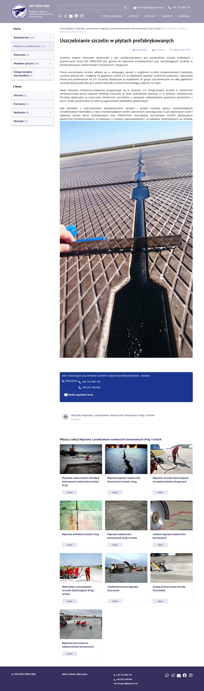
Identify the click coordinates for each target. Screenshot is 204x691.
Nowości (167, 16)
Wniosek (184, 16)
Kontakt (150, 16)
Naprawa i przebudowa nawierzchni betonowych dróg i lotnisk (131, 28)
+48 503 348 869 (90, 387)
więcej (69, 492)
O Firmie (133, 16)
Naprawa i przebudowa (87, 28)
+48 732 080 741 (180, 7)
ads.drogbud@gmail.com (150, 7)
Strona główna (112, 16)
